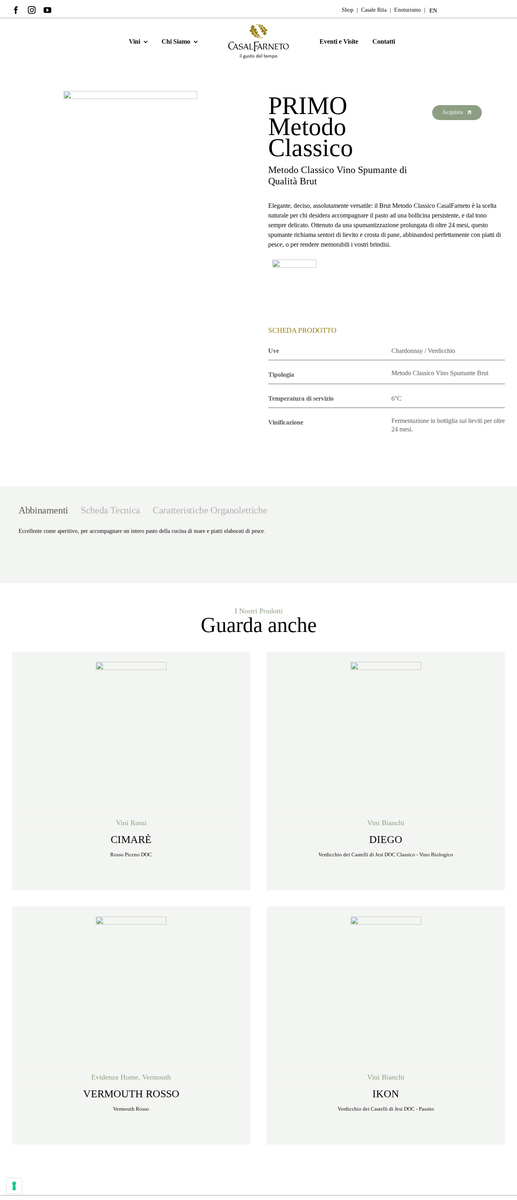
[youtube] (47, 10)
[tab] (43, 510)
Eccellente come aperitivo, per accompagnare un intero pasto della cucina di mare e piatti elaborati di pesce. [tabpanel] (142, 531)
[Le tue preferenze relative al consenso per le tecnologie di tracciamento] (14, 1186)
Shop (347, 10)
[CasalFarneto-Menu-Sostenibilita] (258, 27)
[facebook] (16, 10)
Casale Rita (373, 10)
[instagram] (32, 10)
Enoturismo (407, 10)
